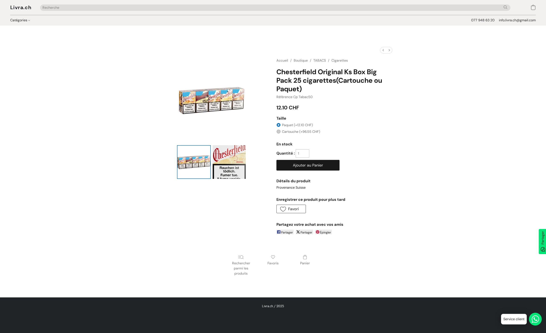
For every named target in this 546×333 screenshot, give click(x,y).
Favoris (273, 263)
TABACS (319, 60)
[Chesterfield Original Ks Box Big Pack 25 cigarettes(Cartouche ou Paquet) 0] (194, 162)
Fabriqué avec (273, 321)
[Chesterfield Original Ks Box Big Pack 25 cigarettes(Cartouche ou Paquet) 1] (229, 162)
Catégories (19, 20)
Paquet (297, 125)
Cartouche (301, 131)
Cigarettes (339, 60)
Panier (305, 263)
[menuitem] (383, 50)
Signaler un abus (273, 314)
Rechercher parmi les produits (241, 268)
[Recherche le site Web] (505, 7)
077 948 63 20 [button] (483, 20)
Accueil (282, 60)
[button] (21, 7)
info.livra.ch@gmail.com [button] (517, 20)
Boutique (301, 60)
